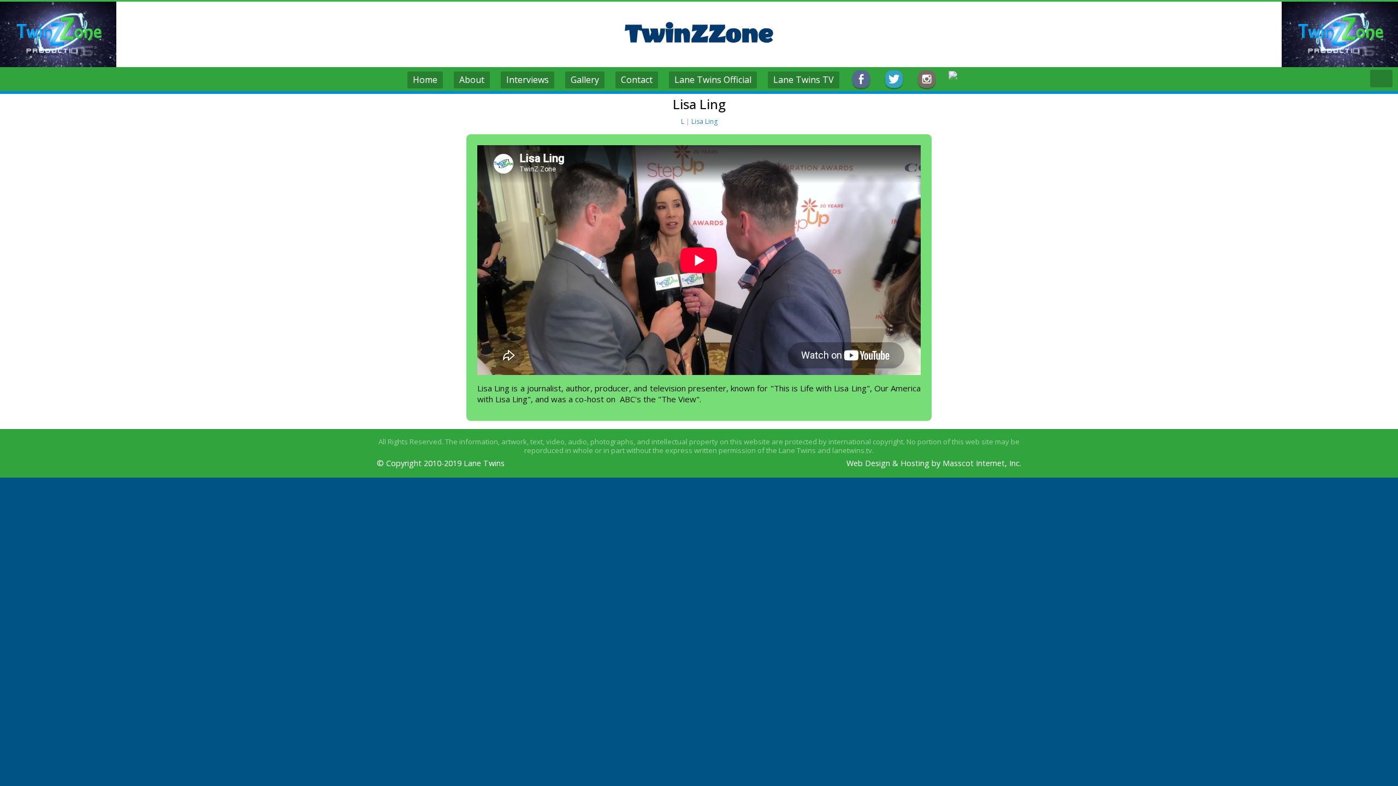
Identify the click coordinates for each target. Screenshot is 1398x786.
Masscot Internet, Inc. (982, 463)
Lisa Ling (704, 121)
